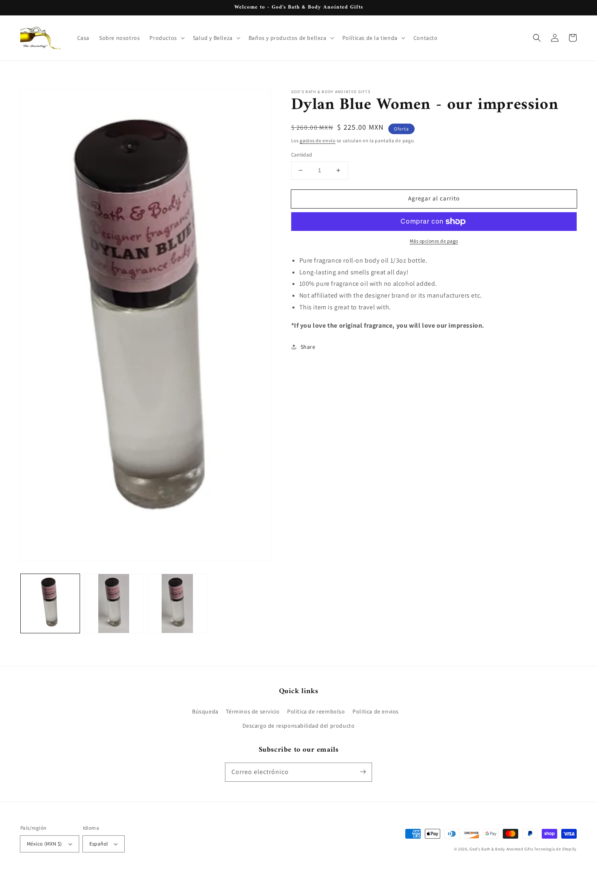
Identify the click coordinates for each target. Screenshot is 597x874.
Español (98, 843)
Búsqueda (205, 711)
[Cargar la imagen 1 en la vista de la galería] (50, 603)
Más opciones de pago (434, 241)
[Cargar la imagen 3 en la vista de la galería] (177, 603)
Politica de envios (376, 711)
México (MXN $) (44, 843)
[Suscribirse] (363, 772)
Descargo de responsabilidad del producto (298, 725)
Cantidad (301, 154)
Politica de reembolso (316, 711)
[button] (166, 37)
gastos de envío (317, 140)
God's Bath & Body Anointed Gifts (501, 849)
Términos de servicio (252, 711)
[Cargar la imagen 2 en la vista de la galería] (114, 603)
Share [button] (308, 346)
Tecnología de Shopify (555, 849)
